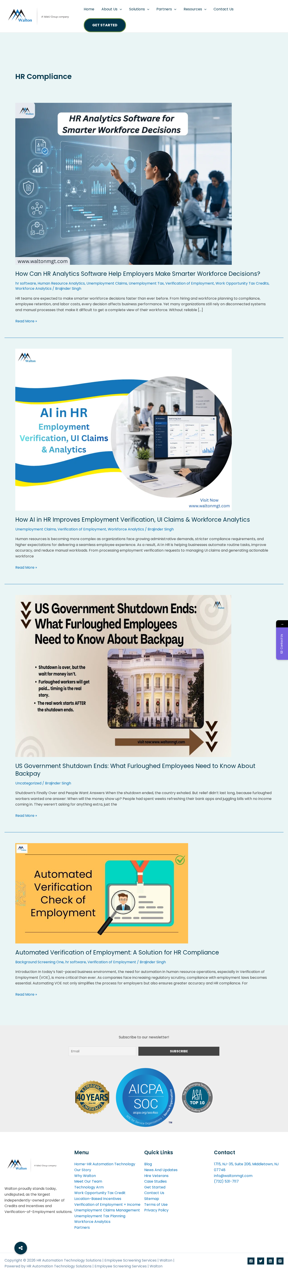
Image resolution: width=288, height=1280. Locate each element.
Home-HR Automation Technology (104, 1164)
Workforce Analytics (33, 288)
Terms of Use (156, 1204)
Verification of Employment (189, 283)
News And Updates (161, 1169)
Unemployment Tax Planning (99, 1216)
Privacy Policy (156, 1210)
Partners (164, 9)
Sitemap (151, 1198)
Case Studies (155, 1181)
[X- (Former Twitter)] (260, 1261)
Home (89, 9)
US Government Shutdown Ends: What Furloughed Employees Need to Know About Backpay (135, 770)
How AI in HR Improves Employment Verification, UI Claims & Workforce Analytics (132, 520)
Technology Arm (89, 1187)
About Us (109, 9)
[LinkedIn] (270, 1261)
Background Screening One (39, 962)
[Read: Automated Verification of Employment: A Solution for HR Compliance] (101, 893)
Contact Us (224, 9)
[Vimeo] (280, 1261)
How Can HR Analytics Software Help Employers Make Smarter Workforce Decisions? (137, 274)
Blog (148, 1164)
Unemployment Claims (106, 283)
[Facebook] (251, 1261)
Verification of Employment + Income (107, 1204)
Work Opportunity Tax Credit (100, 1192)
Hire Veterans (156, 1175)
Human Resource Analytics (61, 283)
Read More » (26, 321)
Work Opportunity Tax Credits (242, 283)
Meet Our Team (88, 1181)
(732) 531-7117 (226, 1181)
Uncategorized (28, 783)
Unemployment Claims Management (107, 1210)
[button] (119, 9)
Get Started (104, 25)
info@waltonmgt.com (233, 1175)
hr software (25, 283)
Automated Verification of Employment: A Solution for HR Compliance (117, 952)
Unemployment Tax (146, 283)
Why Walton (85, 1175)
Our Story (82, 1169)
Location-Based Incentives (97, 1198)
